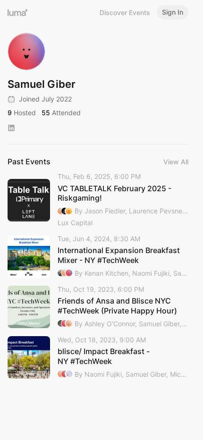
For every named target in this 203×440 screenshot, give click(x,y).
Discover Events (125, 12)
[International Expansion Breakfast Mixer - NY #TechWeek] (98, 256)
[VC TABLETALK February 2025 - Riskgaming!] (98, 200)
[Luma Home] (18, 12)
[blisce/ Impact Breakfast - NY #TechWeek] (98, 357)
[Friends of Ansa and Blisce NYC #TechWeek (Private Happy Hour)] (98, 307)
